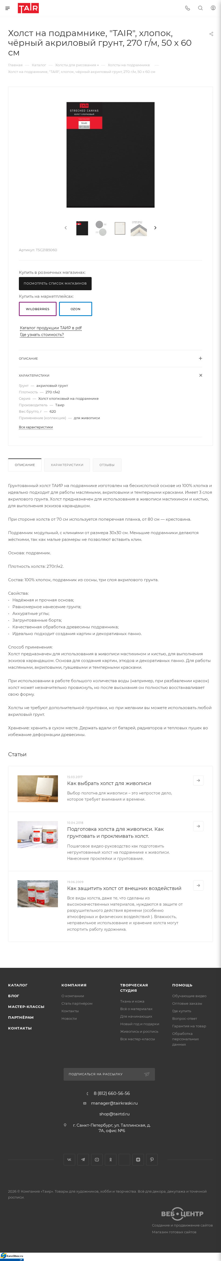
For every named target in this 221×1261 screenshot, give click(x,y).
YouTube (97, 1159)
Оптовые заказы (187, 1003)
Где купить (181, 1011)
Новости (69, 1018)
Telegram (83, 1159)
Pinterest (152, 1159)
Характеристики (67, 465)
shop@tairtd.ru (114, 1113)
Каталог (18, 985)
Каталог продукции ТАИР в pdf (51, 327)
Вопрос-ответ (184, 1018)
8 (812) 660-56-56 (112, 1093)
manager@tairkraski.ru (114, 1103)
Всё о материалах (136, 1009)
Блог (13, 996)
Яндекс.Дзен (138, 1159)
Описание (25, 465)
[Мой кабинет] (213, 8)
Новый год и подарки (139, 1024)
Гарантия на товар (189, 1026)
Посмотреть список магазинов (55, 283)
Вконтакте (69, 1159)
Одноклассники (110, 1159)
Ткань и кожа (132, 1001)
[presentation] (65, 228)
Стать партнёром (76, 1003)
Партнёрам (21, 1017)
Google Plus (124, 1159)
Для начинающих (136, 1016)
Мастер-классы (26, 1006)
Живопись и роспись (139, 1031)
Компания (74, 985)
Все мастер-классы (137, 1039)
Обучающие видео (189, 996)
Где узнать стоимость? (42, 334)
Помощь (182, 985)
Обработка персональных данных (185, 1038)
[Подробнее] (198, 780)
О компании (72, 996)
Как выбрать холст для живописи (109, 783)
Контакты (20, 1028)
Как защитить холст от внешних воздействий (124, 888)
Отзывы (107, 465)
